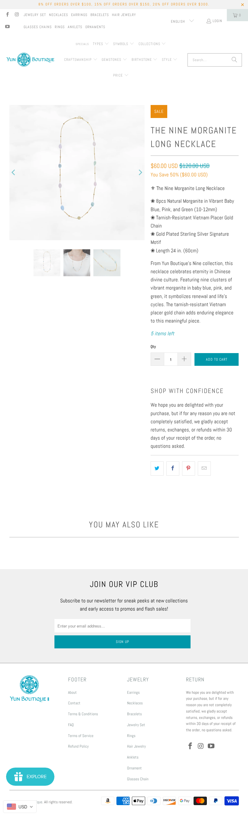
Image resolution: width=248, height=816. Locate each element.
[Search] (234, 60)
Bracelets (99, 14)
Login (217, 20)
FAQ (71, 724)
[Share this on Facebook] (172, 468)
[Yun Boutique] (30, 60)
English (178, 21)
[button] (101, 44)
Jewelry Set (35, 14)
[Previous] (14, 172)
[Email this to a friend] (204, 468)
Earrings (79, 14)
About (72, 692)
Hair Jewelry (124, 14)
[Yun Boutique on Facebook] (7, 15)
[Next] (140, 172)
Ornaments (95, 27)
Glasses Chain (137, 779)
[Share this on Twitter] (157, 468)
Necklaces (58, 14)
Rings (60, 27)
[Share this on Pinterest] (188, 468)
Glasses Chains (38, 27)
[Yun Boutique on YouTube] (7, 27)
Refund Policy (78, 746)
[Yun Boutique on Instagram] (16, 15)
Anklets (75, 27)
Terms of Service (80, 735)
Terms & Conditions (83, 713)
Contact (74, 703)
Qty (153, 346)
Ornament (134, 768)
